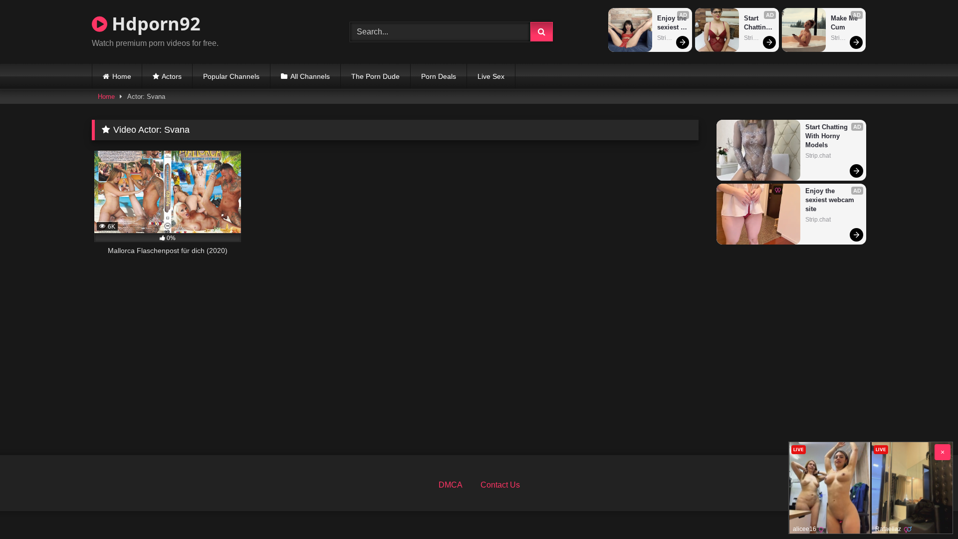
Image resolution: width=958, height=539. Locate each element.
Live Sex (491, 76)
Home (121, 76)
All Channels (310, 76)
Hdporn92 (154, 23)
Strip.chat (670, 37)
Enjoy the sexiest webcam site (672, 23)
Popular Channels (231, 76)
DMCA (451, 485)
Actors (172, 76)
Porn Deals (438, 76)
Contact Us (500, 485)
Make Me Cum (845, 22)
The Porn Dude (375, 76)
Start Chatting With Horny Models (758, 23)
